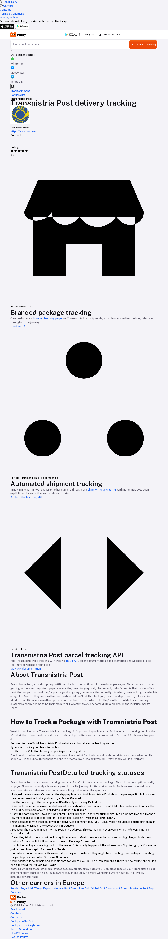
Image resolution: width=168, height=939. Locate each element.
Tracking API (87, 34)
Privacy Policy (19, 933)
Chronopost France (118, 888)
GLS (103, 888)
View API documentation (27, 668)
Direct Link (78, 888)
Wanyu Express (44, 888)
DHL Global (92, 888)
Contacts (115, 35)
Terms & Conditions (22, 929)
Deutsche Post (139, 888)
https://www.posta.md (23, 131)
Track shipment (20, 91)
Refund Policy (19, 937)
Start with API (21, 326)
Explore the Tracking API (27, 497)
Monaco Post (62, 888)
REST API (72, 660)
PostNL (15, 888)
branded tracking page (47, 318)
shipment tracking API (102, 489)
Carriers (107, 34)
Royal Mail (27, 888)
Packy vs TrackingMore (25, 925)
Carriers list (17, 95)
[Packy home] (18, 34)
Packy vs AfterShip (22, 921)
